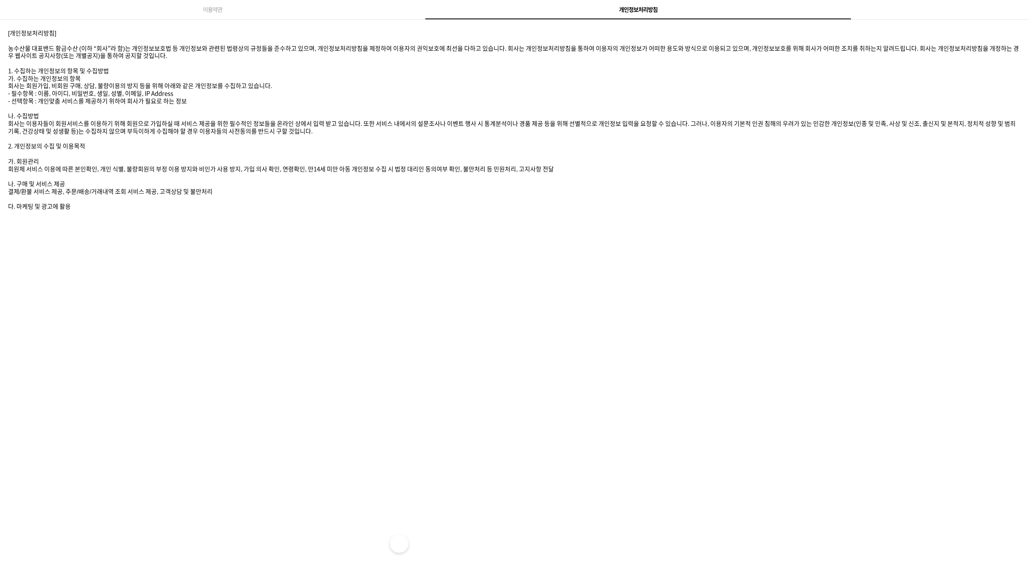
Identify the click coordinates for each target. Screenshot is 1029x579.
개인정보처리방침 (638, 9)
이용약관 (212, 9)
